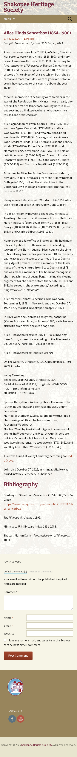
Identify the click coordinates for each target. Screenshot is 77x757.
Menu (7, 19)
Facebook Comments (41, 571)
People (30, 38)
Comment (11, 592)
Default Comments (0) (15, 571)
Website (9, 633)
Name (8, 618)
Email (8, 625)
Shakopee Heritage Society (36, 745)
